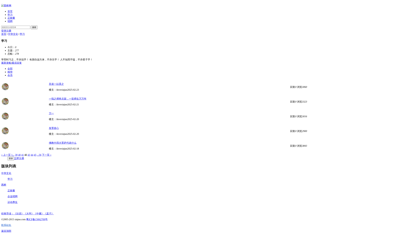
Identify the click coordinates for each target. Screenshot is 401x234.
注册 (8, 30)
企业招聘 (13, 196)
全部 (10, 68)
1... (12, 155)
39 (16, 155)
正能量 (11, 18)
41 (22, 155)
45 (35, 155)
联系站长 (6, 225)
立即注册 (19, 158)
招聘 (10, 21)
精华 (10, 72)
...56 (39, 155)
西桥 (3, 184)
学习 (10, 14)
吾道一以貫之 (56, 84)
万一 (51, 113)
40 (19, 155)
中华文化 (13, 34)
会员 (10, 75)
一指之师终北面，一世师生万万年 (67, 98)
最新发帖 (6, 63)
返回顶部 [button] (6, 231)
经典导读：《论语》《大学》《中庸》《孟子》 (27, 213)
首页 (10, 11)
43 (29, 155)
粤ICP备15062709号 (37, 219)
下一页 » (46, 155)
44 (32, 155)
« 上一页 (6, 155)
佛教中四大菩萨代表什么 (62, 142)
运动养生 (13, 202)
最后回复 (17, 63)
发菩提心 (54, 128)
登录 (3, 30)
